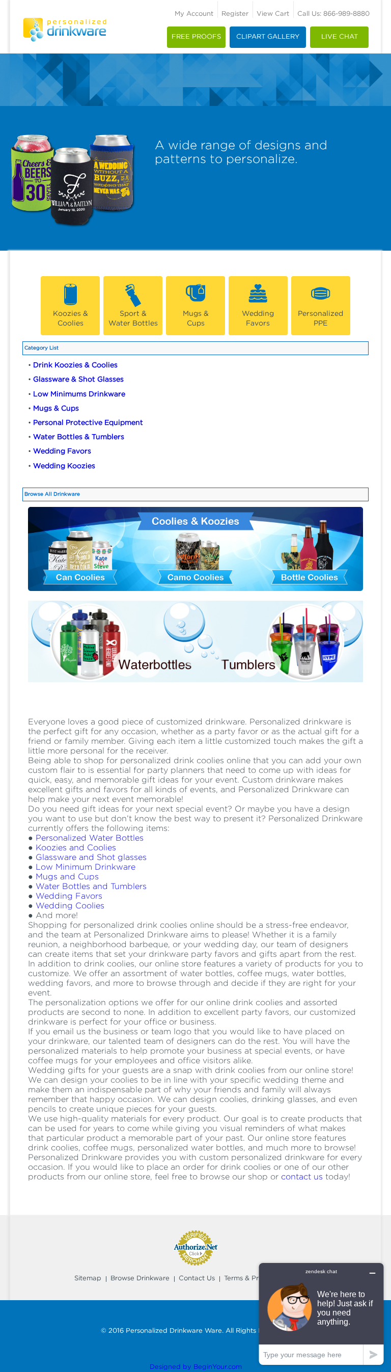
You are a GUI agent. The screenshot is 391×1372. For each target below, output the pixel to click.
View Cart (273, 14)
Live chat (339, 37)
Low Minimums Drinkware (79, 394)
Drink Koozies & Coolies (75, 365)
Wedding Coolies (70, 906)
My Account (194, 14)
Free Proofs (196, 37)
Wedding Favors (62, 451)
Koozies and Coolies (76, 848)
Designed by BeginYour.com (196, 1367)
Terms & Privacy (250, 1278)
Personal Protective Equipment (88, 423)
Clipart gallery (267, 37)
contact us (302, 1177)
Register (234, 14)
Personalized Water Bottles (90, 838)
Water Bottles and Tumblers (91, 887)
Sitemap (87, 1278)
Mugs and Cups (67, 877)
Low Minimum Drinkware (85, 867)
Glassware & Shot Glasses (78, 379)
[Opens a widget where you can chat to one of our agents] (321, 1313)
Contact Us (197, 1278)
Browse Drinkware (140, 1278)
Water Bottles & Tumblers (78, 437)
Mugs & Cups (56, 409)
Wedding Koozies (64, 466)
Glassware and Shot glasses (91, 858)
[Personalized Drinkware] (64, 22)
